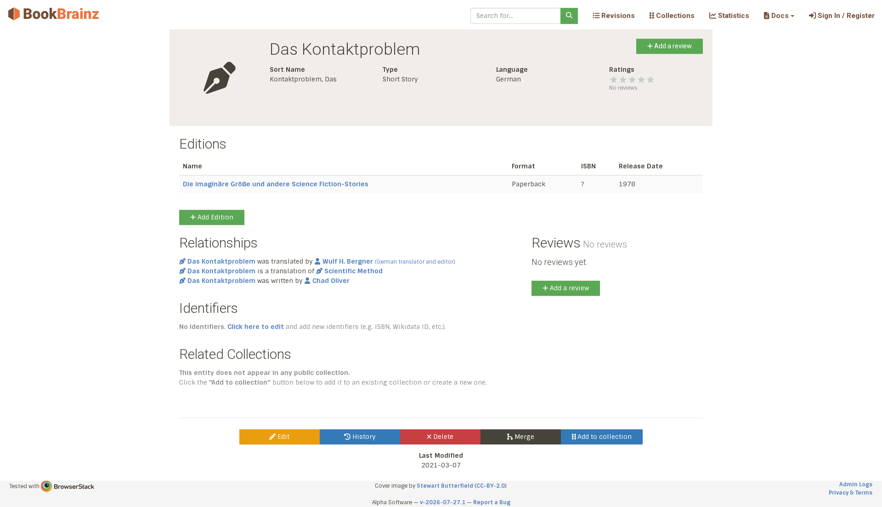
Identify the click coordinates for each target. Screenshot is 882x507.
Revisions (617, 16)
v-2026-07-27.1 (442, 502)
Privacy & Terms (850, 492)
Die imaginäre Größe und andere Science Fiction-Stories (275, 184)
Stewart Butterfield (445, 486)
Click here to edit (255, 327)
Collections (674, 16)
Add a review (672, 46)
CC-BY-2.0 (490, 486)
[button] (779, 15)
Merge (523, 436)
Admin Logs (855, 484)
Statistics (732, 16)
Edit (282, 436)
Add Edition (214, 217)
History (363, 436)
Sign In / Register (845, 16)
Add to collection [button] (604, 436)
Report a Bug (491, 502)
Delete (442, 436)
